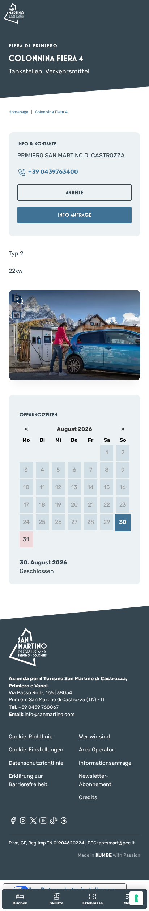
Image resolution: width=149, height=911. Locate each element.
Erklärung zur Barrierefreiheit (28, 780)
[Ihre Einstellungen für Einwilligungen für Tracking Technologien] (136, 898)
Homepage (18, 112)
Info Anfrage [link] (74, 215)
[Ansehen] (20, 301)
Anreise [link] (74, 192)
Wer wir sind (94, 736)
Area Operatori (97, 749)
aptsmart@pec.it (117, 843)
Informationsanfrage (105, 763)
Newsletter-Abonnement (95, 780)
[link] (20, 899)
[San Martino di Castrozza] (14, 13)
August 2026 (74, 429)
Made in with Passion (109, 855)
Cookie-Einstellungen (36, 749)
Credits (88, 797)
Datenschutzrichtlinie (36, 763)
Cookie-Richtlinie (30, 736)
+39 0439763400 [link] (53, 172)
